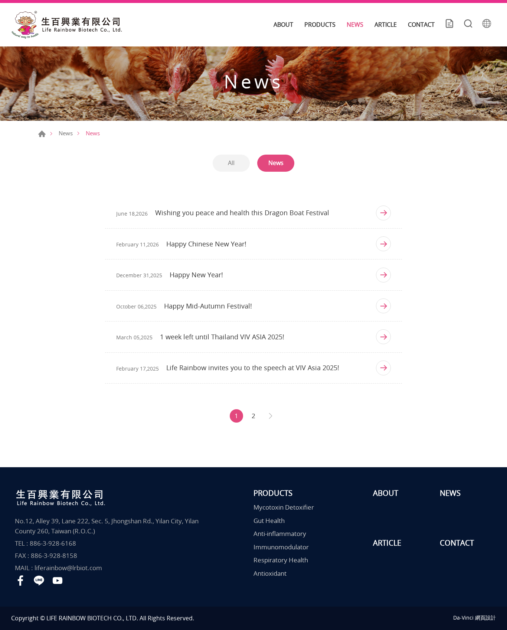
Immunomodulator (281, 547)
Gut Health (269, 520)
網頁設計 (485, 617)
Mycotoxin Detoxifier (284, 507)
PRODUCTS (320, 24)
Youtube (57, 580)
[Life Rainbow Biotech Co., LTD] (66, 24)
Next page (270, 416)
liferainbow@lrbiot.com (68, 567)
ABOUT (283, 24)
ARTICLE (385, 24)
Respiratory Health (281, 560)
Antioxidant (270, 573)
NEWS (355, 24)
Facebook (20, 580)
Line (39, 580)
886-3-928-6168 (53, 543)
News (66, 133)
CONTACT (421, 24)
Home (42, 134)
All (231, 163)
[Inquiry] (449, 24)
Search (468, 24)
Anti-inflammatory (280, 533)
